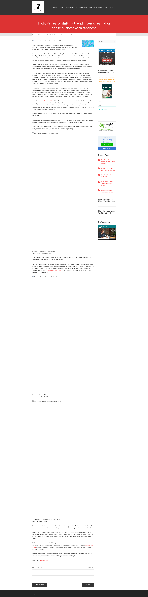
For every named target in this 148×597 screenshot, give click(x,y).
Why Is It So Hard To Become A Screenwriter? (108, 169)
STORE (111, 7)
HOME (55, 7)
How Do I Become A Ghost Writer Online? (107, 191)
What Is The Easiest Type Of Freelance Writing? (107, 183)
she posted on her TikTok (54, 270)
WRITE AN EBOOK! (71, 7)
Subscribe (103, 109)
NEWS (62, 7)
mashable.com (44, 560)
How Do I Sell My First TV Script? (107, 176)
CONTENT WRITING (100, 7)
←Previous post (39, 584)
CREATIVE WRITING (85, 7)
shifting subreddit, (47, 101)
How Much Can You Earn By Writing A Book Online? (108, 161)
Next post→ (88, 584)
